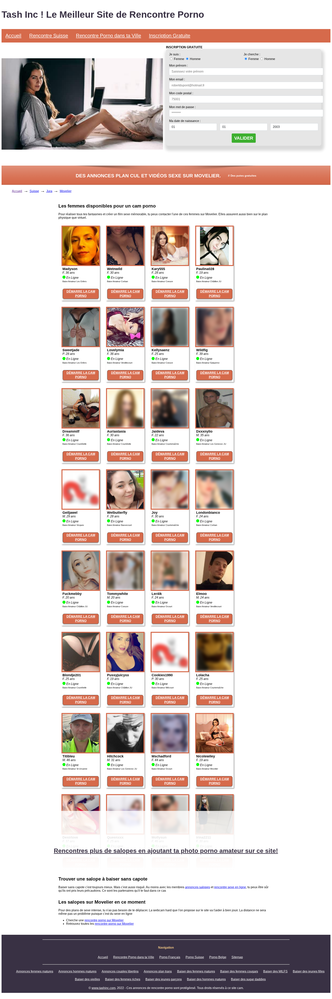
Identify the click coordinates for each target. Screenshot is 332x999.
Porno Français (169, 957)
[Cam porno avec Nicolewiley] (214, 751)
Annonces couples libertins (120, 971)
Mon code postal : (181, 93)
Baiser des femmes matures (196, 971)
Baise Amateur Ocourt (162, 606)
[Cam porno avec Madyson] (80, 264)
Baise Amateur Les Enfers (74, 281)
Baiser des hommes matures (206, 979)
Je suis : (174, 54)
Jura (49, 191)
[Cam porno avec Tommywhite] (125, 588)
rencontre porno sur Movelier (104, 920)
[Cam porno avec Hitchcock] (125, 751)
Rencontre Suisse (48, 35)
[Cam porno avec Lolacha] (214, 670)
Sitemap (237, 957)
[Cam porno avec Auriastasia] (125, 426)
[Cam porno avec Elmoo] (214, 588)
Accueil (13, 35)
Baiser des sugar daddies (248, 979)
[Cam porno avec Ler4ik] (170, 588)
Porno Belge (217, 957)
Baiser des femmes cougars (239, 971)
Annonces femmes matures (34, 971)
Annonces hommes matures (77, 971)
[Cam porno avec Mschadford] (170, 751)
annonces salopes (197, 887)
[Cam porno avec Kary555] (170, 264)
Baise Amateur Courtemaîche (165, 444)
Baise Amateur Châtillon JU (208, 281)
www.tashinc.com (103, 988)
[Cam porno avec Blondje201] (80, 670)
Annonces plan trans (158, 971)
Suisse (34, 191)
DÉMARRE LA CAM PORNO (80, 293)
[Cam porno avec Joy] (170, 507)
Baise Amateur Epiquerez (208, 363)
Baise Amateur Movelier (207, 769)
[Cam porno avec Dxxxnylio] (214, 426)
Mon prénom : (178, 65)
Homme (195, 59)
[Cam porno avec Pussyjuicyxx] (125, 670)
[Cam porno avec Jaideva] (170, 426)
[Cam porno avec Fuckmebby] (80, 588)
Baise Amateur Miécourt (163, 687)
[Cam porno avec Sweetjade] (80, 345)
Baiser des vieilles (87, 979)
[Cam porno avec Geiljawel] (80, 507)
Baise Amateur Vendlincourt (119, 363)
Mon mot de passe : (182, 107)
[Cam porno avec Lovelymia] (125, 345)
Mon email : (177, 79)
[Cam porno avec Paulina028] (214, 264)
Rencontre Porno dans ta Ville (108, 35)
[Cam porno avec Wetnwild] (125, 264)
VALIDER (243, 138)
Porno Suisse (195, 957)
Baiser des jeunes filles (309, 971)
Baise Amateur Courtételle (74, 444)
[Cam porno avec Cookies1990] (170, 670)
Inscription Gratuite (169, 35)
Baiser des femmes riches (122, 979)
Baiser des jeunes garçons (163, 979)
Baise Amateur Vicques (73, 525)
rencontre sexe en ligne (230, 887)
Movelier (65, 191)
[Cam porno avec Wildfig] (214, 345)
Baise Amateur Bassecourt (119, 525)
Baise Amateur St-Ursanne (74, 769)
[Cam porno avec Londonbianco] (214, 507)
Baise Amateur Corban (117, 281)
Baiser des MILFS (275, 971)
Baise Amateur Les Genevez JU (211, 444)
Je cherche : (252, 54)
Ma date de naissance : (185, 121)
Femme (179, 59)
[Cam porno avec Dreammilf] (80, 426)
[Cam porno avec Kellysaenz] (170, 345)
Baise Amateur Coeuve (162, 281)
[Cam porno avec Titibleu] (80, 751)
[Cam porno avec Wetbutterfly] (125, 507)
